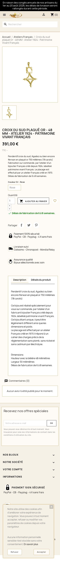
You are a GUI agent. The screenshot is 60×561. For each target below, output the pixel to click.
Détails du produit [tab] (41, 279)
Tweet (29, 225)
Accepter (41, 552)
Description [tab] (19, 279)
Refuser (14, 552)
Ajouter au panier (33, 201)
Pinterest (36, 225)
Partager (21, 225)
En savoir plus (31, 544)
